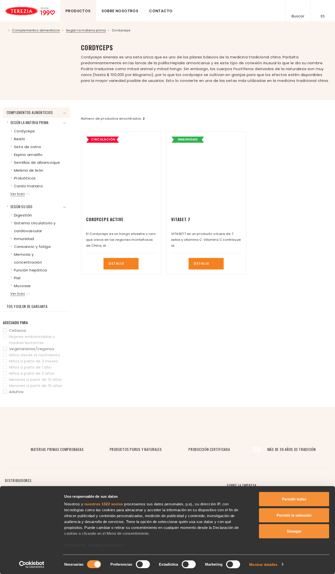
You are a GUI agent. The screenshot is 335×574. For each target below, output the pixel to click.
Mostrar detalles (263, 564)
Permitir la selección (294, 515)
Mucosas (22, 285)
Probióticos (25, 178)
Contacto (160, 10)
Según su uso (21, 206)
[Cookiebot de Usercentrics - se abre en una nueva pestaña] (31, 564)
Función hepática (30, 270)
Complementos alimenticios (30, 112)
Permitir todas (294, 499)
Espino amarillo (28, 154)
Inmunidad (24, 238)
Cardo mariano (28, 186)
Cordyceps (24, 131)
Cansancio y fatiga (32, 246)
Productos (78, 10)
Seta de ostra (27, 146)
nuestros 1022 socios (103, 504)
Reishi (19, 138)
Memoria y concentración (28, 258)
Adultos (16, 391)
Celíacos (17, 330)
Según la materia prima (29, 122)
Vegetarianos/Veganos (31, 348)
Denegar (294, 531)
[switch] (143, 564)
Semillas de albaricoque (37, 162)
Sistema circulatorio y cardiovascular (35, 226)
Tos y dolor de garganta (27, 306)
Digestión (23, 215)
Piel (17, 278)
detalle (117, 263)
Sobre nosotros (120, 10)
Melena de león (28, 170)
